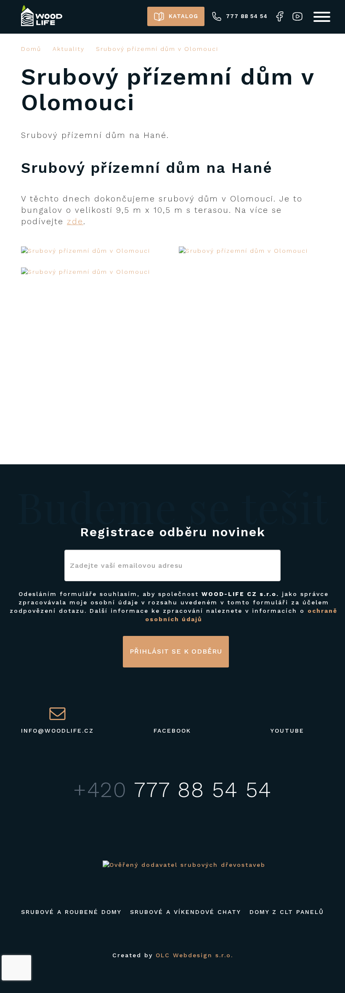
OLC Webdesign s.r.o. (194, 955)
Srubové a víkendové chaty (185, 911)
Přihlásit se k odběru (176, 651)
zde (75, 221)
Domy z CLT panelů (286, 911)
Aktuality (69, 48)
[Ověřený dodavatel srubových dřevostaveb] (184, 864)
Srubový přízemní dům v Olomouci (157, 48)
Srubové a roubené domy (71, 911)
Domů (31, 48)
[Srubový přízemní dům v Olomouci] (93, 250)
